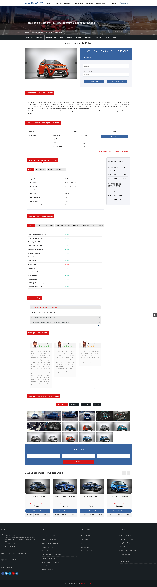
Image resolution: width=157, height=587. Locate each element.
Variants (69, 37)
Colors (107, 37)
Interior (39, 225)
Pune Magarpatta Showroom (51, 554)
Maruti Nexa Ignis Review (118, 178)
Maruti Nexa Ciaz (115, 199)
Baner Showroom (47, 566)
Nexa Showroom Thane (49, 539)
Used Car (67, 3)
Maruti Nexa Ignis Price (117, 167)
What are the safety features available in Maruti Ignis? (51, 322)
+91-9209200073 (10, 559)
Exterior (30, 225)
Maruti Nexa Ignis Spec (117, 171)
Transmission (40, 169)
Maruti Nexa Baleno (116, 195)
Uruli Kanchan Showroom (50, 562)
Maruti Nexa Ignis (119, 496)
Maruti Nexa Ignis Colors (118, 174)
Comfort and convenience (102, 225)
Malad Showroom (48, 547)
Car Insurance (125, 558)
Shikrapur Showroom (49, 558)
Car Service (78, 3)
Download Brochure (117, 81)
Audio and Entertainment (81, 225)
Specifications (51, 37)
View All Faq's (95, 326)
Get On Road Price (38, 511)
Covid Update (125, 554)
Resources (100, 3)
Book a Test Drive (87, 536)
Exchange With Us (126, 539)
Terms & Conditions (87, 551)
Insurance (112, 3)
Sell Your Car (124, 546)
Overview (39, 37)
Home (49, 3)
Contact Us (85, 547)
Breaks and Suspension (56, 169)
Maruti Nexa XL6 (115, 192)
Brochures (87, 37)
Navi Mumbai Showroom (50, 543)
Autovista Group (86, 583)
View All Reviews (94, 389)
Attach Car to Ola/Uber (128, 550)
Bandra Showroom (48, 551)
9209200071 (125, 3)
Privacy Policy (125, 561)
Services (89, 3)
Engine (30, 169)
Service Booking (125, 535)
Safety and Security (63, 225)
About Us (84, 543)
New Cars (57, 3)
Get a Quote (94, 81)
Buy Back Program (126, 543)
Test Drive (98, 37)
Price (61, 37)
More (115, 37)
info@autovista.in (10, 546)
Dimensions (49, 225)
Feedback (84, 539)
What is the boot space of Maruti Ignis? (46, 307)
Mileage (78, 37)
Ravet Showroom (47, 569)
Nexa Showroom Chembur (50, 536)
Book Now (29, 37)
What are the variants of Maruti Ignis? (45, 317)
